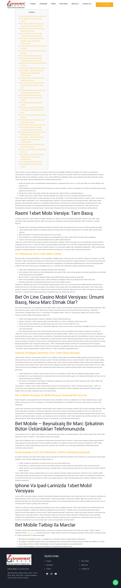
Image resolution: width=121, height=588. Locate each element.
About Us (74, 4)
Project (33, 4)
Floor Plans (63, 4)
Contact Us (86, 4)
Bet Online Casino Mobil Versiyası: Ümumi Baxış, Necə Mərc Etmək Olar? (32, 109)
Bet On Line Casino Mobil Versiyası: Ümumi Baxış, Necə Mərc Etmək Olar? (33, 85)
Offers (53, 4)
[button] (104, 4)
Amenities (43, 4)
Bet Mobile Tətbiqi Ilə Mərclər (31, 55)
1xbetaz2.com (31, 533)
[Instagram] (51, 574)
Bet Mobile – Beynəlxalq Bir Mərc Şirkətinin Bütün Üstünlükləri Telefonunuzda (32, 40)
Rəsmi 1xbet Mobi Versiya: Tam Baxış (33, 16)
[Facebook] (47, 574)
